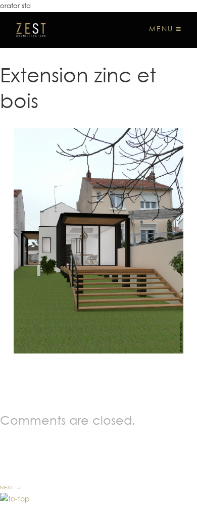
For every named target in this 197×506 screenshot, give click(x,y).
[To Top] (15, 499)
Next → (10, 487)
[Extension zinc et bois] (98, 240)
